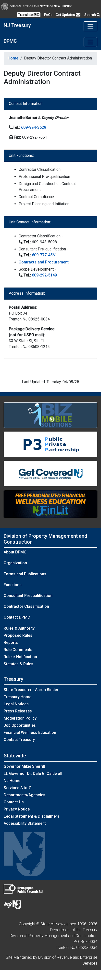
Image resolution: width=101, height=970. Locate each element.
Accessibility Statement (25, 823)
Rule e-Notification (20, 656)
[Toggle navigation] (90, 26)
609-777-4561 (44, 255)
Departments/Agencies (24, 795)
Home (13, 58)
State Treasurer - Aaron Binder (31, 689)
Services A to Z (17, 787)
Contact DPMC (17, 617)
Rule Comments (18, 649)
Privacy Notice (17, 809)
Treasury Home (17, 697)
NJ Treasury (17, 25)
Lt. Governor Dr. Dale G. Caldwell (33, 773)
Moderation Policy (20, 718)
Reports (11, 642)
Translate (26, 15)
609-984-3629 (33, 127)
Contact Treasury (19, 739)
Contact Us (14, 802)
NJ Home (12, 780)
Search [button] (90, 15)
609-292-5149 (44, 275)
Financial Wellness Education (30, 732)
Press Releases (18, 711)
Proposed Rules (18, 635)
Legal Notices (16, 704)
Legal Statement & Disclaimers (31, 816)
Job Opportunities (20, 725)
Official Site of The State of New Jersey (41, 6)
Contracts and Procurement (44, 262)
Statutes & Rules (18, 664)
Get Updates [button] (66, 15)
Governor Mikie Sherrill (24, 766)
